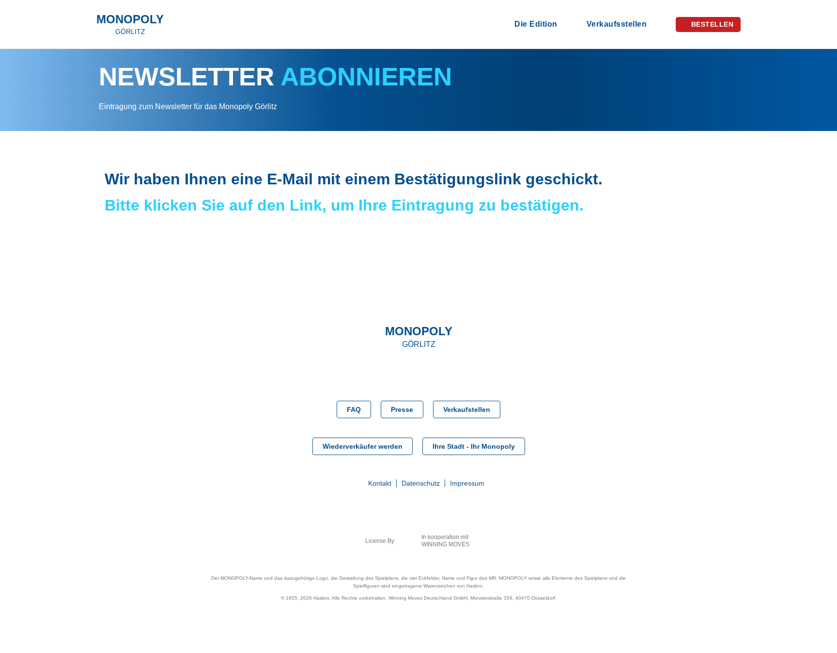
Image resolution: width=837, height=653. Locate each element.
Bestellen (712, 24)
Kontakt (379, 483)
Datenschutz (421, 483)
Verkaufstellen (466, 409)
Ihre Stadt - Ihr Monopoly (474, 446)
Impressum (467, 483)
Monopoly (130, 24)
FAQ (354, 409)
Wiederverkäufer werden (363, 446)
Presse (402, 409)
